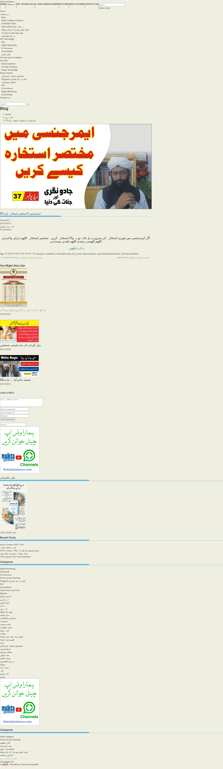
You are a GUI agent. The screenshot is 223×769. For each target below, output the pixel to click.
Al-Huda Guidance (9, 66)
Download (4, 571)
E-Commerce (7, 48)
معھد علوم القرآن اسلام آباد (12, 32)
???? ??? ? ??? (30, 253)
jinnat (78, 253)
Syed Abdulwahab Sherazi (108, 253)
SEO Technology (7, 39)
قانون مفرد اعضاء (7, 639)
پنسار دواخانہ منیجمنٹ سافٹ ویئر (14, 553)
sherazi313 (5, 220)
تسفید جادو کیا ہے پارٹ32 (15, 379)
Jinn (73, 253)
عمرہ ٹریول (5, 630)
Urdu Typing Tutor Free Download (15, 556)
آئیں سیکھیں (5, 742)
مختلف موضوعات (8, 82)
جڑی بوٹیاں (4, 615)
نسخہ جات (4, 667)
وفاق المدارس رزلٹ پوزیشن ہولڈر (23, 309)
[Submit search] (28, 104)
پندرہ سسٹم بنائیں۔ (8, 547)
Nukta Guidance (7, 1)
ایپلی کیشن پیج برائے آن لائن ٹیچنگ (15, 29)
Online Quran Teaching (10, 578)
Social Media (7, 51)
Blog (3, 17)
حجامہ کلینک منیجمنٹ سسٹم (12, 544)
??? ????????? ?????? (12, 253)
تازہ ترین (10, 226)
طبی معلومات (5, 627)
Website (3, 593)
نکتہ (1, 670)
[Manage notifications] (6, 763)
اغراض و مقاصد (6, 755)
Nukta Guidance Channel (12, 20)
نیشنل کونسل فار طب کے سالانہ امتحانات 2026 (19, 550)
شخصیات (4, 621)
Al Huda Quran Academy (11, 57)
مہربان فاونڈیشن (8, 36)
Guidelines (50, 253)
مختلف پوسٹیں (6, 652)
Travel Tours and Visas (9, 590)
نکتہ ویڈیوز (4, 673)
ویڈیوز (2, 226)
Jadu (69, 253)
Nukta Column (6, 73)
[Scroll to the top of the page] (0, 767)
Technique (125, 253)
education (40, 253)
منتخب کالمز (5, 658)
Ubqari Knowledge (9, 70)
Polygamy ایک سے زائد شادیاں (13, 79)
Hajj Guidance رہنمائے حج (12, 26)
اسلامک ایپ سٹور (7, 749)
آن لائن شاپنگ (5, 596)
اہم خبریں (4, 599)
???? (22, 253)
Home (2, 11)
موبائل (2, 664)
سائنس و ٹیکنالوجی (8, 618)
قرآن (2, 642)
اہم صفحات (5, 14)
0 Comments (5, 229)
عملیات (3, 633)
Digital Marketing (9, 45)
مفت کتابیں (4, 655)
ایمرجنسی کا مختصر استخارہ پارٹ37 (20, 120)
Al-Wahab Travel (8, 23)
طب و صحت (5, 624)
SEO (3, 42)
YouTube (4, 60)
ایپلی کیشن (5, 54)
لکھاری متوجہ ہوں (8, 758)
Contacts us (5, 97)
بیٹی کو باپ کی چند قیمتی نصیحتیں (20, 345)
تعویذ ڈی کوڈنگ (6, 612)
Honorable (61, 253)
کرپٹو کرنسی (5, 649)
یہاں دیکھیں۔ (75, 248)
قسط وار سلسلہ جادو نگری (12, 76)
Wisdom (135, 253)
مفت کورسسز (6, 746)
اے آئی (2, 605)
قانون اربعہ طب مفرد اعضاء (11, 636)
